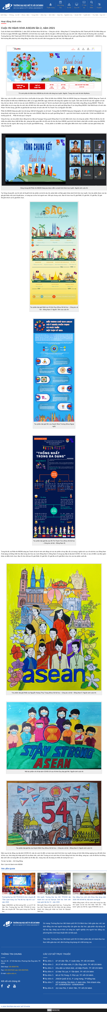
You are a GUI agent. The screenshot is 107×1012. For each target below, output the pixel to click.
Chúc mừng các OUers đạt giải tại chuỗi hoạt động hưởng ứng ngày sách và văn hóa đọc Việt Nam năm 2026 (89, 899)
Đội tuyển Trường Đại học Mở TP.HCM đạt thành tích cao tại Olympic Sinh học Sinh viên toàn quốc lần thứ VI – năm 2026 (18, 899)
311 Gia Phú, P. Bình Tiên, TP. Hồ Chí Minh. (68, 988)
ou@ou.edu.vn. (11, 973)
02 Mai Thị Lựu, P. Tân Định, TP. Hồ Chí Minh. (69, 972)
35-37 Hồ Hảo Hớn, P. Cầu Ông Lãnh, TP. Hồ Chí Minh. (73, 964)
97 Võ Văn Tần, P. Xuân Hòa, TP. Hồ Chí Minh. (69, 961)
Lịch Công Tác (60, 6)
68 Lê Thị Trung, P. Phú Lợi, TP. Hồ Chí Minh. (69, 975)
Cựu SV (76, 7)
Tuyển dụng (51, 7)
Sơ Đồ (69, 7)
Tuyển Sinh (86, 15)
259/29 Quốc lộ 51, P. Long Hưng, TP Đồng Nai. (70, 979)
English (99, 7)
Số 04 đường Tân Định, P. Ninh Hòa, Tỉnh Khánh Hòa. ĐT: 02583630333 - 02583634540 (72, 983)
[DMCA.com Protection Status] (53, 1011)
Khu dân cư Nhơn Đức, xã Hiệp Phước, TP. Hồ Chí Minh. (73, 968)
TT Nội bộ (84, 6)
